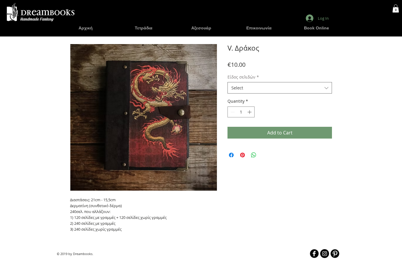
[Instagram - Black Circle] (324, 253)
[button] (395, 8)
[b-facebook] (314, 253)
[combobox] (279, 88)
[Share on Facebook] (231, 155)
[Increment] (250, 112)
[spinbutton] (241, 112)
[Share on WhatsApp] (253, 155)
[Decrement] (232, 112)
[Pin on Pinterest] (242, 155)
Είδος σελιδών (243, 77)
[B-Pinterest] (334, 253)
